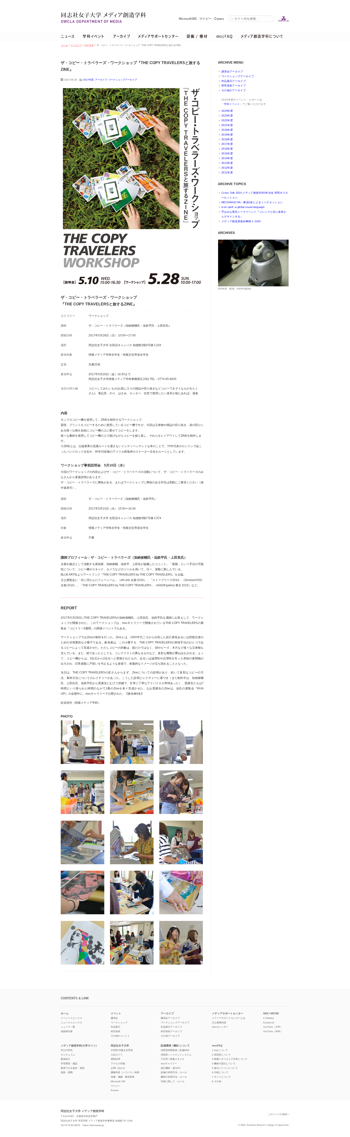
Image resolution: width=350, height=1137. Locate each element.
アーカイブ (76, 45)
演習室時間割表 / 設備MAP (175, 1050)
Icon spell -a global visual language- (243, 207)
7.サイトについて (221, 1077)
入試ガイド (117, 1054)
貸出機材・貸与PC (171, 1068)
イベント (116, 1013)
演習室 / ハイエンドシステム (176, 1054)
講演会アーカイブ (232, 71)
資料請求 (115, 1059)
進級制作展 (67, 1031)
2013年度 (227, 163)
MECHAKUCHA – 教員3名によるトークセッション (252, 202)
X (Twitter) (268, 1018)
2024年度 (227, 110)
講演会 (114, 1018)
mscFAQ (217, 1045)
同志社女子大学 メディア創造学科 (82, 1111)
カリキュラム (68, 1054)
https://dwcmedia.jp (93, 1125)
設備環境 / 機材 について (175, 1045)
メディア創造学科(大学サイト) (79, 1045)
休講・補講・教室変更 (123, 1077)
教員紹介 (65, 1059)
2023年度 (227, 115)
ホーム (64, 45)
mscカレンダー (220, 1027)
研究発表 (115, 1031)
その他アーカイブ (170, 1036)
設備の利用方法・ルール (174, 1072)
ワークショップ (119, 1022)
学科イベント (232, 104)
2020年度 (227, 129)
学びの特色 (67, 1050)
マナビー (205, 18)
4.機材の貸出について (223, 1063)
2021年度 (227, 125)
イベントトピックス (71, 1018)
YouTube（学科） (273, 1031)
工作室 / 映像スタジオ (172, 1059)
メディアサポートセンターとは (228, 1018)
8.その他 (216, 1081)
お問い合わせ (118, 1068)
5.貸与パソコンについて (225, 1068)
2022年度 (227, 120)
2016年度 (227, 148)
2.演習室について (221, 1054)
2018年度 (227, 139)
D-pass (219, 18)
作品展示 (115, 1027)
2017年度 (89, 45)
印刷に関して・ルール (173, 1081)
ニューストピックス (71, 1022)
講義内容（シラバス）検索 (125, 1072)
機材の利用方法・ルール (174, 1077)
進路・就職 (67, 1072)
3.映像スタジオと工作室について (229, 1059)
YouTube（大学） (273, 1027)
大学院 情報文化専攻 (122, 1050)
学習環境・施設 (69, 1063)
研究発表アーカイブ (233, 85)
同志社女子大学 (120, 1045)
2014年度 (227, 158)
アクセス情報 (118, 1063)
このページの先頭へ (278, 1114)
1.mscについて (220, 1050)
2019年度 (227, 134)
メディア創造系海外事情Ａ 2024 (241, 221)
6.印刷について (220, 1072)
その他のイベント (120, 1036)
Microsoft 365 (118, 1081)
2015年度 (227, 153)
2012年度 (227, 167)
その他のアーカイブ (233, 90)
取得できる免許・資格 (73, 1068)
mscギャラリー (169, 1063)
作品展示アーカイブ (233, 81)
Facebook (268, 1022)
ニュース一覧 (68, 1027)
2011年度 (227, 172)
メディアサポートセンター (227, 1013)
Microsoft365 (188, 18)
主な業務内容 (219, 1022)
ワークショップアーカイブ (122, 79)
